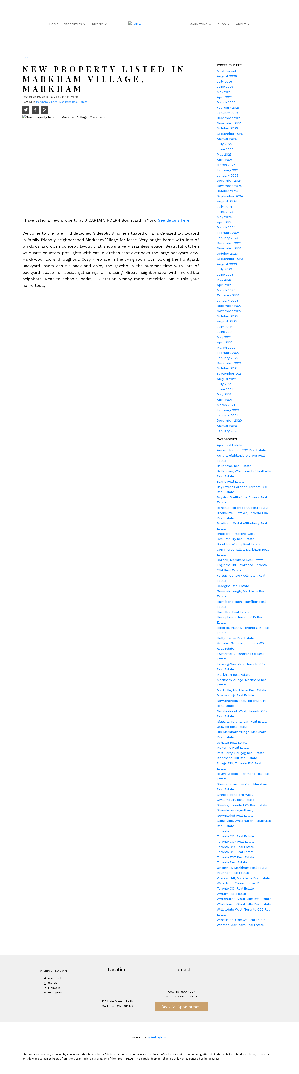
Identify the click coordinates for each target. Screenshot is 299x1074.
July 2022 (224, 327)
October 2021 (227, 368)
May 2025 (224, 154)
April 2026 (225, 97)
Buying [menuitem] (97, 24)
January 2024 (227, 238)
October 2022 (227, 316)
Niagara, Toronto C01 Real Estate (242, 721)
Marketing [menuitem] (198, 24)
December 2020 (229, 420)
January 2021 (227, 415)
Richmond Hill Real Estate (237, 758)
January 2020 (227, 431)
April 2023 (225, 285)
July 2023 (224, 269)
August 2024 (227, 201)
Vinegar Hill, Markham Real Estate (243, 878)
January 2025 (227, 175)
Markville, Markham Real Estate (241, 690)
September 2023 (230, 259)
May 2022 (224, 337)
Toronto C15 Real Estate (235, 852)
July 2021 (224, 384)
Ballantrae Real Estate (234, 466)
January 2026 (227, 113)
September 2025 (230, 134)
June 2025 (225, 149)
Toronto (223, 831)
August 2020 (227, 426)
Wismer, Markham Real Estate (240, 925)
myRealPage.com (157, 1037)
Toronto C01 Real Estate (235, 836)
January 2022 (227, 358)
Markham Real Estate (233, 675)
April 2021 (224, 400)
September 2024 (230, 196)
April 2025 (225, 160)
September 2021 (229, 373)
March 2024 (226, 227)
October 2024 (227, 191)
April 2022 (225, 342)
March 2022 (226, 347)
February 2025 (228, 170)
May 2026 (224, 92)
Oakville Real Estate (232, 727)
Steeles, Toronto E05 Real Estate (242, 805)
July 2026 (224, 81)
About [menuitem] (241, 24)
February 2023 (228, 295)
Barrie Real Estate (230, 481)
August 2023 (227, 264)
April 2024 (225, 222)
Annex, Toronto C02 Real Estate (241, 450)
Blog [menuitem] (222, 24)
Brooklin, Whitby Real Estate (239, 544)
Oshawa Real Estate (232, 742)
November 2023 (229, 248)
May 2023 (224, 279)
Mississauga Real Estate (235, 695)
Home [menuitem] (53, 24)
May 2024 (224, 217)
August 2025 (227, 139)
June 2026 (225, 86)
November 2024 (229, 186)
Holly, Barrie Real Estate (235, 638)
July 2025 (224, 144)
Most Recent (226, 71)
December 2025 (229, 118)
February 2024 (228, 233)
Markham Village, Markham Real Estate (61, 101)
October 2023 (227, 253)
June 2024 (225, 212)
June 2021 (225, 389)
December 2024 (229, 180)
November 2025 (229, 123)
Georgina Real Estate (233, 586)
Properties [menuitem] (72, 24)
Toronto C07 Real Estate (235, 841)
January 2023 (227, 300)
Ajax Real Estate (229, 445)
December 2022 (229, 306)
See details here (173, 220)
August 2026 (227, 76)
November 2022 (229, 311)
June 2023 (225, 274)
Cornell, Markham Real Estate (240, 560)
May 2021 (224, 394)
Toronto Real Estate (232, 862)
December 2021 (229, 363)
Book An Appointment (182, 1006)
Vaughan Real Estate (233, 873)
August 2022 (227, 321)
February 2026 (228, 107)
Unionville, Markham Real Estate (242, 868)
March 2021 (226, 405)
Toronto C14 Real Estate (235, 847)
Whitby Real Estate (231, 894)
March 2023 (226, 290)
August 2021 (226, 379)
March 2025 (226, 165)
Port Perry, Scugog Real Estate (240, 753)
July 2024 (224, 207)
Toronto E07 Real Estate (235, 857)
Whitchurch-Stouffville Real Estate (244, 899)
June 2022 (225, 332)
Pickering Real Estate (233, 747)
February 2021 (228, 410)
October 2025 (227, 128)
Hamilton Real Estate (233, 612)
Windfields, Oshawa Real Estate (241, 920)
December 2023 (229, 243)
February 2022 (228, 353)
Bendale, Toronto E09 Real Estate (242, 508)
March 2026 (226, 102)
